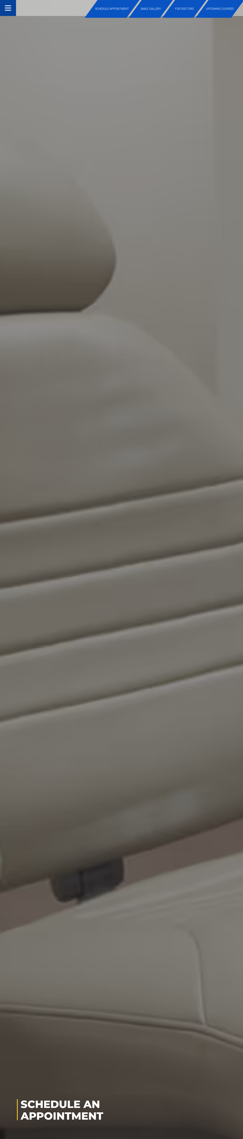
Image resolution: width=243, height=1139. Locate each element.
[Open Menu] (8, 8)
